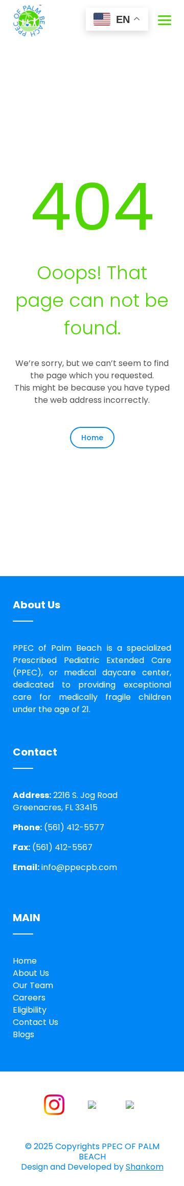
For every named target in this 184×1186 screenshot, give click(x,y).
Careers (29, 997)
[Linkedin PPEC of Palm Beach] (130, 1104)
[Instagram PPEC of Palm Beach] (54, 1104)
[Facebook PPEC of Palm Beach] (92, 1104)
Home (92, 437)
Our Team (33, 985)
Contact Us (35, 1022)
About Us (31, 973)
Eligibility (30, 1010)
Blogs (23, 1034)
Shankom (145, 1167)
